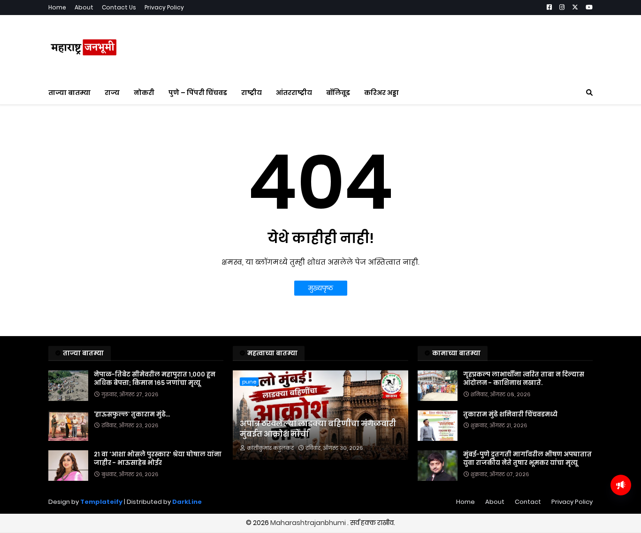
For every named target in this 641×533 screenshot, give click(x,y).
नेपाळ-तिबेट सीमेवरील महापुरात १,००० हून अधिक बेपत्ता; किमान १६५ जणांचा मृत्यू (154, 378)
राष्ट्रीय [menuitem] (251, 92)
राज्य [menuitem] (112, 92)
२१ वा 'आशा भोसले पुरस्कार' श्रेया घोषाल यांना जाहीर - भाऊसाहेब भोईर (157, 458)
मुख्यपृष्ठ (320, 288)
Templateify (101, 501)
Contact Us (119, 7)
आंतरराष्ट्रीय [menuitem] (294, 92)
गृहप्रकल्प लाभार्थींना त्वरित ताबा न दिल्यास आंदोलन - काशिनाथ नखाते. (523, 378)
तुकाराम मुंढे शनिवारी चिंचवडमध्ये (510, 414)
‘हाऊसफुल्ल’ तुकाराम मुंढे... (132, 414)
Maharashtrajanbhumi (308, 522)
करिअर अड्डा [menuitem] (381, 92)
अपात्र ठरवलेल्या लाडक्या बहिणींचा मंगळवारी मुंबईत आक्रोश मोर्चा (318, 429)
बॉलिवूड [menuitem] (338, 92)
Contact (528, 501)
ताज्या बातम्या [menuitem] (69, 92)
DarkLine (187, 501)
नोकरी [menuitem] (144, 92)
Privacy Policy (164, 7)
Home (57, 7)
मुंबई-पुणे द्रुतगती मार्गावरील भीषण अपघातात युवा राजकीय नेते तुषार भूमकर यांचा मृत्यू (527, 458)
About (84, 7)
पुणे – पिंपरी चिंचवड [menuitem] (197, 92)
